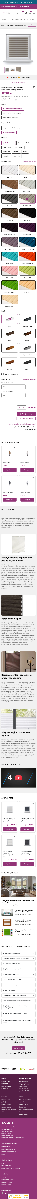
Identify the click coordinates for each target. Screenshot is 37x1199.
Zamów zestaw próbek (29, 161)
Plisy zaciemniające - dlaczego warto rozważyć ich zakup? (24, 910)
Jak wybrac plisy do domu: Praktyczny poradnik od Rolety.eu (17, 901)
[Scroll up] (3, 69)
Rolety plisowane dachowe (10, 117)
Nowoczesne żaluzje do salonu (26, 1111)
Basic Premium (9, 143)
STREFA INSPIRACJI (9, 873)
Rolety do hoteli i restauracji (6, 1082)
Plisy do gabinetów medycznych (24, 1085)
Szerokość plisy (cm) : (7, 383)
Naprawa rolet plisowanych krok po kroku (24, 930)
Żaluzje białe (22, 1107)
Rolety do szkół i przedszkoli (6, 1087)
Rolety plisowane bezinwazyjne (12, 113)
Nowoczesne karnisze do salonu (8, 1111)
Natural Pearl (16, 156)
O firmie (3, 1177)
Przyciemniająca (10, 132)
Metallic (25, 151)
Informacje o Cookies (7, 1179)
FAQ (2, 1163)
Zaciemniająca (16, 128)
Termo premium (18, 147)
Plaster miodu (7, 147)
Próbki (3, 1154)
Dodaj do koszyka (27, 414)
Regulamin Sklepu (6, 1182)
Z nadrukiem (6, 151)
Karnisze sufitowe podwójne (6, 1101)
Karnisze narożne (6, 1104)
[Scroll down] (34, 69)
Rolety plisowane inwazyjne (13, 108)
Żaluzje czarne (23, 1104)
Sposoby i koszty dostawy (8, 1151)
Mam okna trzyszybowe (11, 374)
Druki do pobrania (6, 1165)
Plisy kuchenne (23, 1081)
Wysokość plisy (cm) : (7, 391)
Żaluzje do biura (23, 1114)
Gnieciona (16, 151)
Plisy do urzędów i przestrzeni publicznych (26, 1090)
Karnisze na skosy (6, 1107)
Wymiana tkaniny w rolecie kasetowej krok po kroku (23, 920)
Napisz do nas (18, 1048)
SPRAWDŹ (29, 2)
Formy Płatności (6, 1146)
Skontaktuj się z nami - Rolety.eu (10, 1168)
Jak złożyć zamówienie (8, 1149)
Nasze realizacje (6, 1185)
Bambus (20, 143)
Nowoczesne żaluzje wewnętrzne (25, 1101)
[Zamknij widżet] (3, 1193)
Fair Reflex (6, 156)
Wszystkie (6, 128)
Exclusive (29, 143)
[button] (17, 12)
